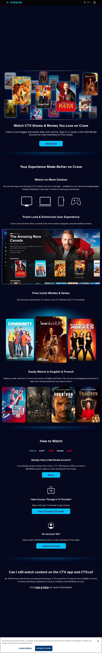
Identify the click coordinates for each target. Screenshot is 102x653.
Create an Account (51, 546)
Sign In (51, 475)
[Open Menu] (7, 2)
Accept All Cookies (43, 648)
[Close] (98, 641)
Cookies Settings (25, 648)
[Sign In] (94, 2)
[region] (51, 645)
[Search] (84, 2)
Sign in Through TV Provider (51, 511)
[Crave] (46, 2)
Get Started (51, 143)
